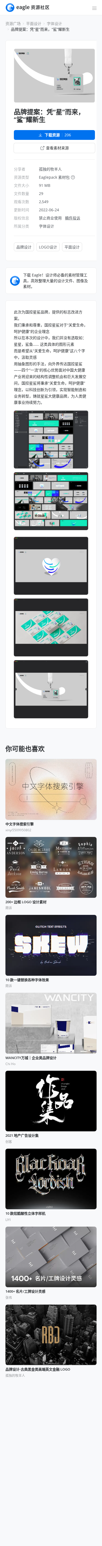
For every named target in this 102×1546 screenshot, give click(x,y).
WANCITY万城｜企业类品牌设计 (31, 1058)
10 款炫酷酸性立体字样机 (25, 1213)
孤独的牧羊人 (50, 169)
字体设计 (54, 23)
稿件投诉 (72, 218)
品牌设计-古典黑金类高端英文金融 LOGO (37, 1369)
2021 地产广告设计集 (22, 1135)
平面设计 (33, 23)
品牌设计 (24, 247)
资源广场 (13, 23)
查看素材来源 (57, 147)
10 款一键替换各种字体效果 (27, 980)
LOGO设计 (48, 247)
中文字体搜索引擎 (19, 824)
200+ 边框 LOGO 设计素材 (26, 902)
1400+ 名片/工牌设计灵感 (25, 1291)
